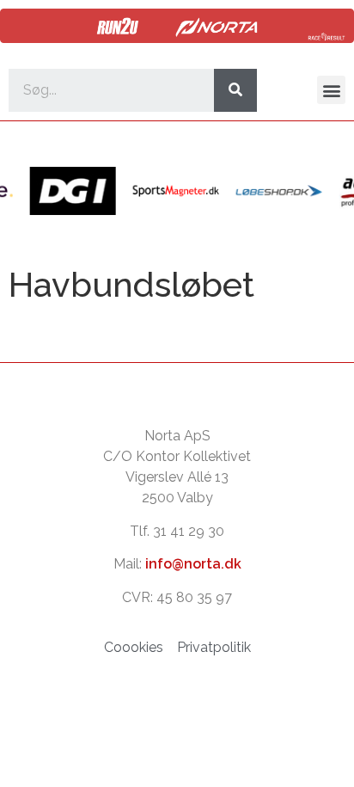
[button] (331, 90)
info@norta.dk (193, 564)
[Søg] (235, 90)
